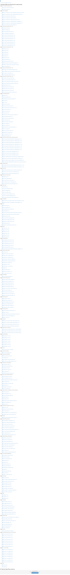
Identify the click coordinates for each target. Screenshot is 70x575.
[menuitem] (0, 1)
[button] (0, 0)
